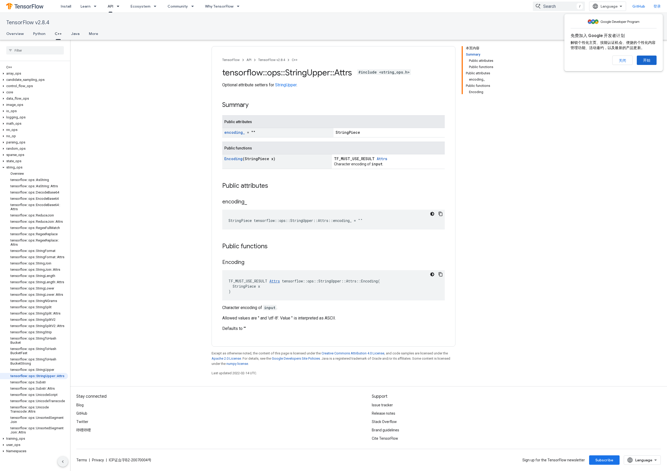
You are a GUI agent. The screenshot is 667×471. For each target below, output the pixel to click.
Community (178, 6)
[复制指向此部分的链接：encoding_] (252, 202)
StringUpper (286, 84)
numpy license (237, 364)
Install (66, 6)
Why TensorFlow (219, 6)
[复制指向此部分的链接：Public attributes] (273, 186)
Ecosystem (140, 6)
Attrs (382, 158)
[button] (34, 73)
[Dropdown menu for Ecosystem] (156, 6)
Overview (15, 33)
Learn (85, 6)
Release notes (383, 413)
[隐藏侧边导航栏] (63, 461)
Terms (81, 460)
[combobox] (559, 6)
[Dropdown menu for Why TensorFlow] (239, 6)
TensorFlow (231, 60)
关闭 (622, 60)
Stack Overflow (384, 422)
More (93, 33)
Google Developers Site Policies (296, 358)
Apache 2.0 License (226, 358)
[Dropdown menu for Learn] (96, 6)
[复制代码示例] (440, 214)
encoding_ (234, 132)
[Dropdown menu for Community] (194, 6)
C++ (58, 33)
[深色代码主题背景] (432, 214)
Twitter (82, 422)
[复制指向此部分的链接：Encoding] (249, 262)
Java (75, 33)
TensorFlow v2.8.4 (27, 22)
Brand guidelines (385, 430)
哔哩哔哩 (83, 430)
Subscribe (604, 460)
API (110, 6)
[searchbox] (35, 50)
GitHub (638, 6)
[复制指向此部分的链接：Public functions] (273, 247)
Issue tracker (382, 405)
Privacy (98, 460)
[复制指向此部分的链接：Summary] (254, 105)
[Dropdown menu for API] (119, 6)
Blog (80, 405)
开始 (646, 60)
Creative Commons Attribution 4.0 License (353, 353)
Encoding (233, 158)
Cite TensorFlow (385, 438)
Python (39, 33)
